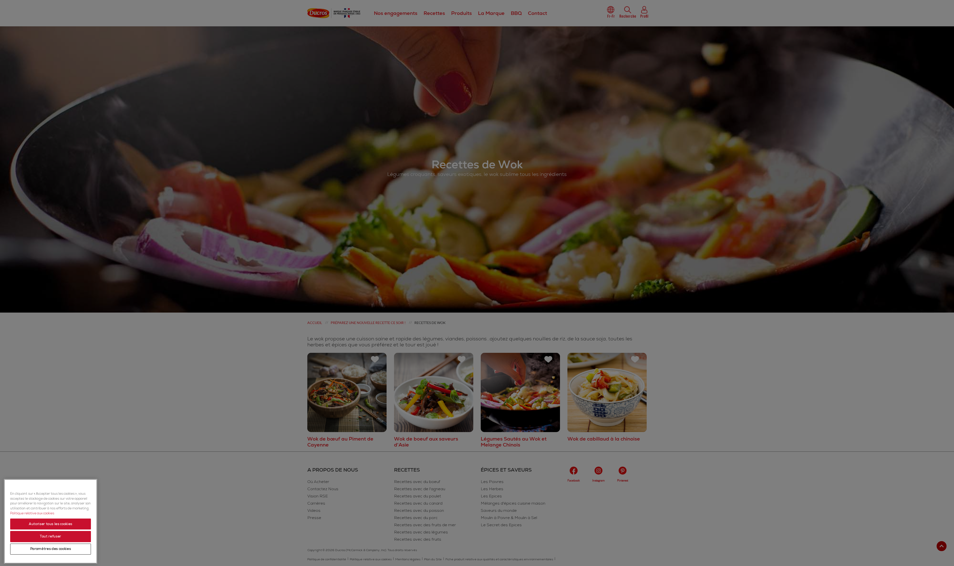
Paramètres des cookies (50, 549)
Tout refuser (50, 536)
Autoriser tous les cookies (50, 524)
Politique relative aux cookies (32, 513)
